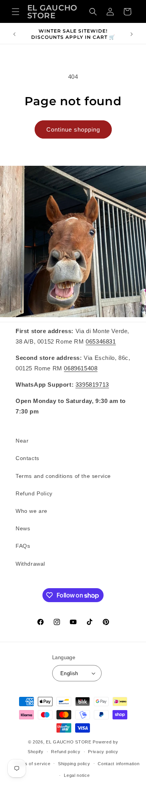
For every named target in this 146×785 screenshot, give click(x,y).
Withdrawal (30, 564)
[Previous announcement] (14, 34)
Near (22, 441)
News (23, 528)
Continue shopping (73, 129)
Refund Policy (34, 493)
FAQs (23, 546)
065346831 (101, 341)
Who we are (31, 511)
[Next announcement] (131, 34)
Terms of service (32, 763)
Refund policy (65, 751)
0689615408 (80, 368)
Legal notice (77, 775)
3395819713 (92, 384)
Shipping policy (74, 763)
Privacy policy (103, 751)
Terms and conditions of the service (63, 476)
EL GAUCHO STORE (68, 742)
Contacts (27, 458)
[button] (15, 11)
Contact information (118, 763)
